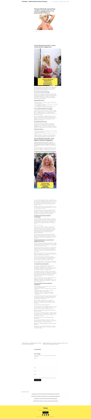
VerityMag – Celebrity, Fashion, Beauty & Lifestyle (34, 1)
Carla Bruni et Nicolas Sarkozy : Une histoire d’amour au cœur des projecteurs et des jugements (45, 396)
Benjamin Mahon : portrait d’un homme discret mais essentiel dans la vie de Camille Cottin (45, 394)
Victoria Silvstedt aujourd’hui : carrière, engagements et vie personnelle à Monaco (45, 11)
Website (35, 374)
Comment (35, 358)
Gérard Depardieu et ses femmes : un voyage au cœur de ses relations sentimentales (45, 401)
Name (35, 367)
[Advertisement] (45, 39)
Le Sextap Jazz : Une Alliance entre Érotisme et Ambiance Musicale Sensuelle (45, 398)
